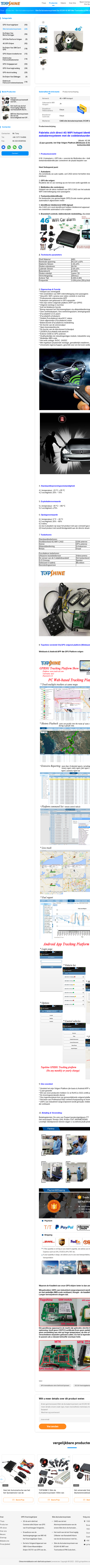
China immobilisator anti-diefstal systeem (35, 1561)
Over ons (3, 1531)
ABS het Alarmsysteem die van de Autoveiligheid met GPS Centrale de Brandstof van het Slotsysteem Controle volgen (19, 116)
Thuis (2, 1521)
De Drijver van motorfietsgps (15, 34)
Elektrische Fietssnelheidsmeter (15, 59)
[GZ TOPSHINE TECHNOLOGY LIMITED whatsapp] (9, 147)
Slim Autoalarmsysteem (15, 29)
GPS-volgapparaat (15, 64)
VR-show (3, 1528)
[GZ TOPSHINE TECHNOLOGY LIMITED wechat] (15, 147)
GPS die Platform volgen (15, 39)
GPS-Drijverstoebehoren (15, 54)
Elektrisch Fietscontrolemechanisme (15, 82)
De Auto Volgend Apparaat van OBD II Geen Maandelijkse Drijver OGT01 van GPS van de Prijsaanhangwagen (34, 1546)
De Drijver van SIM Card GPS (15, 49)
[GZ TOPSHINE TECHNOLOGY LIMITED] (10, 3)
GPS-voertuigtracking (15, 68)
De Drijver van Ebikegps (15, 77)
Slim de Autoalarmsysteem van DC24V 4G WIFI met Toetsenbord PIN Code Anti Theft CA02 (66, 1546)
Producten (4, 1524)
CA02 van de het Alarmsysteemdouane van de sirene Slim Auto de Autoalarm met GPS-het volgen (65, 1524)
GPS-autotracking (15, 72)
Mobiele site (4, 1541)
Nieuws (3, 1534)
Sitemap (3, 1538)
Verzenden (52, 1426)
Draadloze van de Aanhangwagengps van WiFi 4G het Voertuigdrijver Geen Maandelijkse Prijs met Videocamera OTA (34, 1535)
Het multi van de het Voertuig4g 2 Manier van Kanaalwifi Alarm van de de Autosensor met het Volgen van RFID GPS (18, 108)
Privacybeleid (5, 1544)
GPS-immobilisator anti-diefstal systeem (55, 1385)
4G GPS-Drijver (15, 43)
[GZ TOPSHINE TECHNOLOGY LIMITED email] (3, 147)
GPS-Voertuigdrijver (15, 25)
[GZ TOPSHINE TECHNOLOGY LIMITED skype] (20, 147)
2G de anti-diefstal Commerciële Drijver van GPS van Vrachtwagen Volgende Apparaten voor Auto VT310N (34, 1524)
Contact (15, 153)
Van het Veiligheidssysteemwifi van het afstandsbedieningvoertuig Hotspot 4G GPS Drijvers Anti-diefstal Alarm (19, 100)
